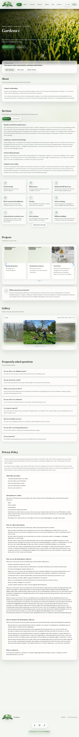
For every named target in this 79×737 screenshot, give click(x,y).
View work (21, 47)
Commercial (16, 119)
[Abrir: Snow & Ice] (39, 255)
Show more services (39, 225)
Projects (39, 4)
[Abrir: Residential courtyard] (15, 255)
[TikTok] (44, 725)
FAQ (53, 4)
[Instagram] (39, 725)
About (25, 4)
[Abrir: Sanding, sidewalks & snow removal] (63, 255)
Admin (74, 4)
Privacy (63, 717)
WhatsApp (9, 693)
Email (24, 693)
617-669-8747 (16, 700)
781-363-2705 (16, 702)
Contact (59, 4)
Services (32, 4)
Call (17, 693)
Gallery (47, 4)
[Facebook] (35, 725)
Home (19, 4)
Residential (6, 119)
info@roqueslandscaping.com (21, 697)
